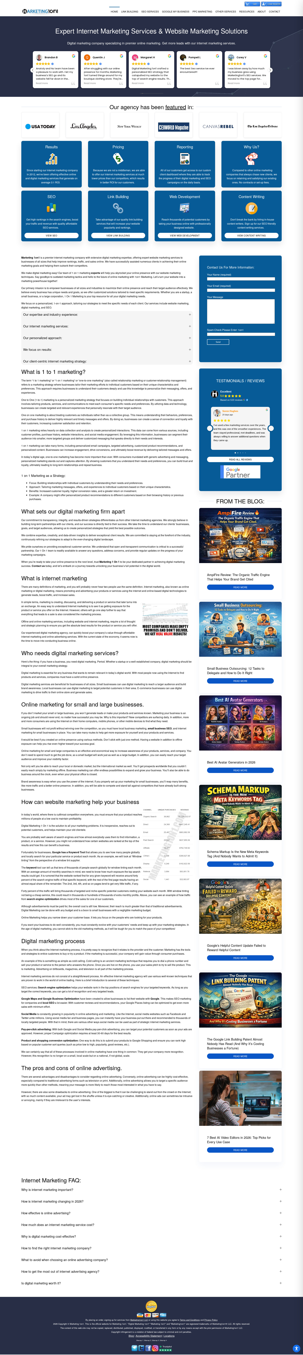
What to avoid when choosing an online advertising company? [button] (64, 1259)
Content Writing (251, 196)
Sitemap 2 (147, 1340)
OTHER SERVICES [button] (225, 11)
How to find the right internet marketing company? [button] (56, 1248)
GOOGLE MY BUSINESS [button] (175, 11)
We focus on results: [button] (37, 349)
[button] (270, 70)
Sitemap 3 (155, 1340)
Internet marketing (154, 586)
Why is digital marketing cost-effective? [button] (48, 1236)
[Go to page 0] (235, 452)
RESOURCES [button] (246, 11)
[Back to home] (40, 11)
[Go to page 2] (240, 452)
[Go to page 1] (237, 452)
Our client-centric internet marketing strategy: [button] (55, 361)
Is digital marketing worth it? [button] (41, 1283)
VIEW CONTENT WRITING (251, 235)
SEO (52, 196)
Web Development (184, 196)
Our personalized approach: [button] (42, 337)
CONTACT (274, 11)
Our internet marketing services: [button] (45, 326)
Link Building (118, 196)
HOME (114, 11)
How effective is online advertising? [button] (45, 1213)
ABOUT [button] (262, 11)
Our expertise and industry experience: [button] (50, 314)
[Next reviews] (271, 428)
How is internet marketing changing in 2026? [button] (52, 1201)
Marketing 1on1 (77, 1323)
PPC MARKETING (202, 11)
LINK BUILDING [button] (129, 11)
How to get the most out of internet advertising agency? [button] (60, 1271)
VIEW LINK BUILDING (118, 235)
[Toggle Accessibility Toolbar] (296, 1348)
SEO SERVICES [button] (150, 11)
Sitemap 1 (139, 1340)
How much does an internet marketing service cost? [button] (57, 1224)
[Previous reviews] (209, 428)
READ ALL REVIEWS (240, 459)
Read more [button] (42, 83)
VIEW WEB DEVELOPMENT (185, 235)
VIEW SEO (51, 235)
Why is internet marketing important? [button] (47, 1189)
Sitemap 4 (163, 1340)
